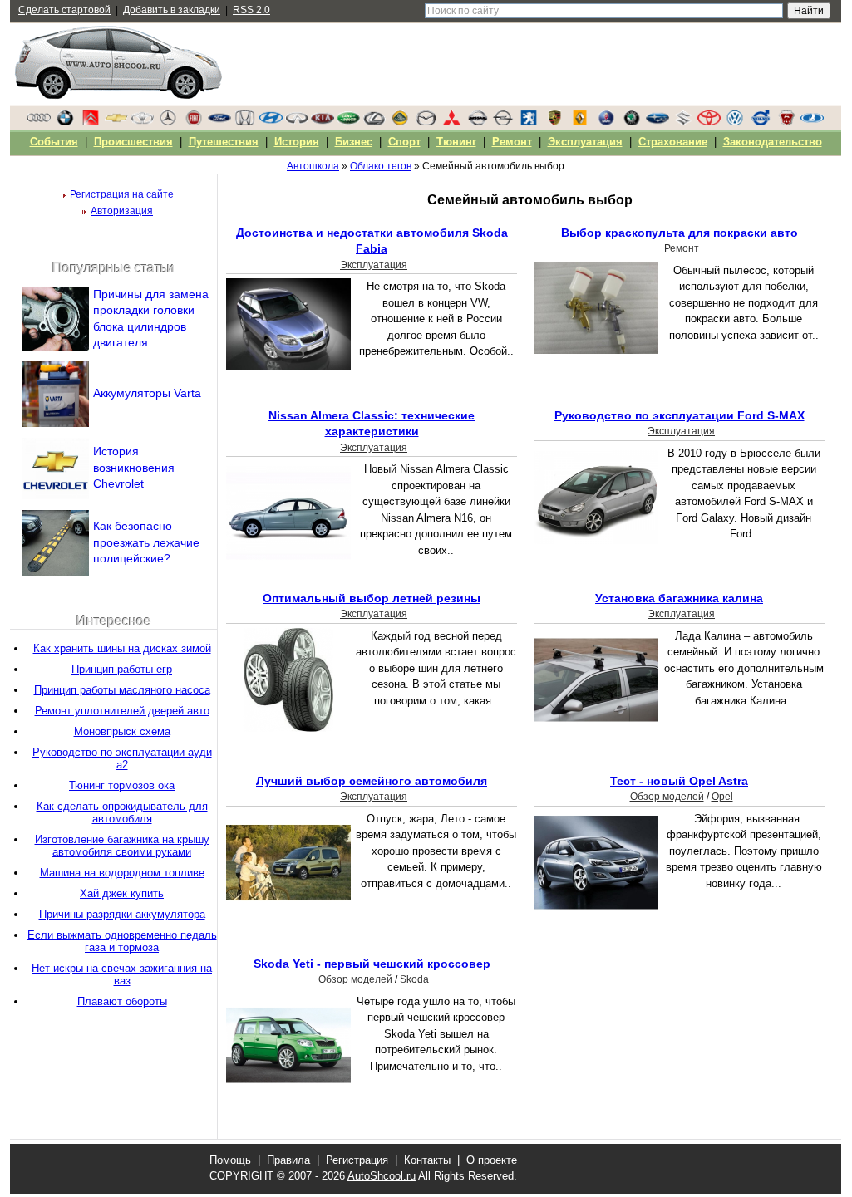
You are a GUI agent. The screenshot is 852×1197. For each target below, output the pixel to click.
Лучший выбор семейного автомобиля (371, 780)
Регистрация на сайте (122, 194)
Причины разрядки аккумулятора (122, 914)
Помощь (230, 1160)
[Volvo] (760, 122)
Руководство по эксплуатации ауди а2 (122, 758)
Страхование (672, 141)
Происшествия (133, 141)
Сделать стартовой (64, 10)
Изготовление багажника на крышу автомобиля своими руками (122, 845)
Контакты (427, 1160)
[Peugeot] (528, 122)
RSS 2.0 (251, 10)
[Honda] (245, 122)
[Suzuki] (683, 122)
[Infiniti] (296, 122)
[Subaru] (657, 122)
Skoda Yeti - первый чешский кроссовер (372, 963)
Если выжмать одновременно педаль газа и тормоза (122, 941)
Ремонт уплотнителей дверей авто (122, 710)
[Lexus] (374, 122)
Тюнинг (456, 141)
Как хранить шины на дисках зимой (122, 648)
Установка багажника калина (679, 598)
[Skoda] (631, 122)
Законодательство (772, 141)
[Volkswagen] (734, 122)
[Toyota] (709, 122)
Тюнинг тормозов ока (122, 785)
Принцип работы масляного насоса (122, 690)
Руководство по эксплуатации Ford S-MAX (679, 415)
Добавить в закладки (171, 10)
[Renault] (580, 122)
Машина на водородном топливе (122, 872)
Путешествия (224, 141)
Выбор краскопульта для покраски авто (679, 232)
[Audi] (39, 122)
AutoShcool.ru (381, 1176)
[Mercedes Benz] (168, 122)
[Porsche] (554, 122)
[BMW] (64, 122)
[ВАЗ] (812, 122)
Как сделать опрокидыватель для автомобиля (122, 812)
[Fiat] (193, 122)
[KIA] (322, 122)
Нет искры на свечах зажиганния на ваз (122, 974)
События (54, 141)
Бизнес (353, 141)
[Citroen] (90, 122)
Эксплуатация (373, 265)
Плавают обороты (122, 1001)
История (296, 141)
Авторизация (122, 211)
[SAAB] (606, 122)
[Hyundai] (271, 122)
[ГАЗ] (786, 122)
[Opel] (503, 122)
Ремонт (681, 248)
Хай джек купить (122, 893)
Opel (722, 796)
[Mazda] (425, 122)
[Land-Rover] (348, 122)
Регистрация (357, 1160)
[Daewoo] (142, 122)
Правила (288, 1160)
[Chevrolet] (116, 122)
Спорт (404, 141)
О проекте (491, 1160)
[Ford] (219, 122)
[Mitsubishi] (451, 122)
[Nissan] (477, 122)
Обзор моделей (667, 796)
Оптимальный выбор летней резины (371, 598)
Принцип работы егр (121, 669)
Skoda (414, 979)
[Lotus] (399, 122)
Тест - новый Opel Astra (679, 780)
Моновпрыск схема (122, 731)
